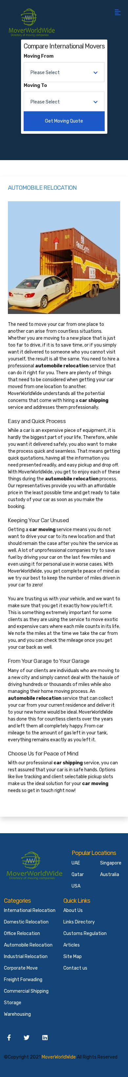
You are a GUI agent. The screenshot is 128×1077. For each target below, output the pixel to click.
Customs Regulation (85, 933)
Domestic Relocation (26, 922)
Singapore (110, 863)
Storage (12, 1003)
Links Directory (79, 922)
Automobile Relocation (28, 945)
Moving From (38, 56)
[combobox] (64, 72)
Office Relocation (22, 933)
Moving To (35, 85)
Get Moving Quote (64, 121)
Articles (71, 945)
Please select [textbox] (45, 72)
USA (76, 886)
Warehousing (17, 1014)
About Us (73, 910)
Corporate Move (21, 968)
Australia (109, 874)
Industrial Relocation (26, 956)
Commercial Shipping (26, 991)
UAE (76, 863)
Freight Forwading (23, 979)
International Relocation (29, 910)
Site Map (72, 956)
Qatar (78, 874)
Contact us (75, 968)
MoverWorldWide (59, 1057)
